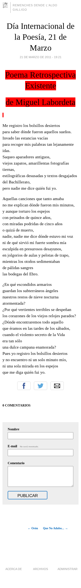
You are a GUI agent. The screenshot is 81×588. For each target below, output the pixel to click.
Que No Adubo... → (55, 528)
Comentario (16, 463)
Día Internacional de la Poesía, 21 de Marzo (41, 36)
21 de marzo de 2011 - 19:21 (40, 57)
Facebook (24, 386)
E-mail (23, 446)
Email (57, 386)
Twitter (40, 386)
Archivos (40, 569)
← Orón (33, 528)
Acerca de (13, 569)
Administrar (67, 569)
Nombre (13, 429)
